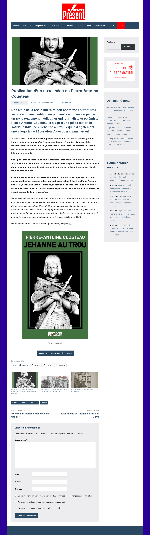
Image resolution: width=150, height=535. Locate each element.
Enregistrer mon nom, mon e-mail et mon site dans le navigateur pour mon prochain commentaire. (55, 496)
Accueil (16, 25)
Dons (121, 25)
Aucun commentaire (63, 103)
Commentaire (21, 440)
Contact (112, 25)
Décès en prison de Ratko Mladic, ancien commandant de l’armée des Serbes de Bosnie (121, 121)
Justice (79, 25)
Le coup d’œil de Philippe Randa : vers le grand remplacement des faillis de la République (120, 142)
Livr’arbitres (87, 110)
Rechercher (111, 42)
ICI (70, 224)
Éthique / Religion (41, 25)
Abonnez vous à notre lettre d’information (55, 353)
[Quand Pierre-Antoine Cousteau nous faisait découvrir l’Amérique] (55, 380)
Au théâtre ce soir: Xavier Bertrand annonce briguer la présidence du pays (120, 110)
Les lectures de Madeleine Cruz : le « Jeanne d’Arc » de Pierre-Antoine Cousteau (23, 391)
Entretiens (27, 25)
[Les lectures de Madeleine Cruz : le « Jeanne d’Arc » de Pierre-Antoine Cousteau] (25, 380)
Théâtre (44, 403)
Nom (17, 474)
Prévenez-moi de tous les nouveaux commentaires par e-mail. (42, 502)
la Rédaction (47, 103)
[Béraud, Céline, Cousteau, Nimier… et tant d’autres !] (84, 380)
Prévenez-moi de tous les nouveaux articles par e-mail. (39, 508)
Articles (15, 103)
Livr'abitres (34, 403)
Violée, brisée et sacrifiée (117, 135)
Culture (89, 25)
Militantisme (100, 25)
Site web (18, 489)
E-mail (18, 482)
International (68, 25)
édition (25, 403)
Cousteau (16, 403)
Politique (55, 25)
